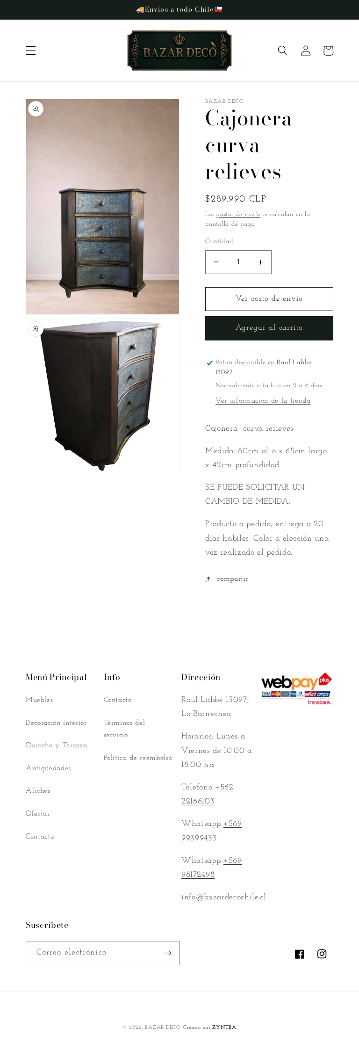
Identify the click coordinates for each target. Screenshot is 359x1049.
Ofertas (38, 813)
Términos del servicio (124, 729)
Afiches (38, 791)
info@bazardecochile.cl (223, 897)
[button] (31, 50)
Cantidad (219, 241)
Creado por (210, 1027)
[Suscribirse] (168, 953)
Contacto (40, 836)
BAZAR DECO (163, 1027)
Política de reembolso (138, 758)
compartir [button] (232, 579)
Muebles (39, 700)
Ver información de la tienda (262, 401)
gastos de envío (238, 214)
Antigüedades (48, 768)
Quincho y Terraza (56, 745)
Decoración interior (56, 723)
